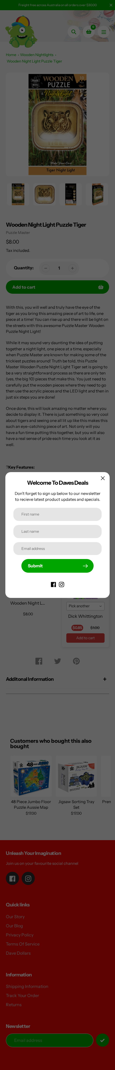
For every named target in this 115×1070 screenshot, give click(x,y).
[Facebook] (53, 584)
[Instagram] (61, 584)
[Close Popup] (102, 478)
